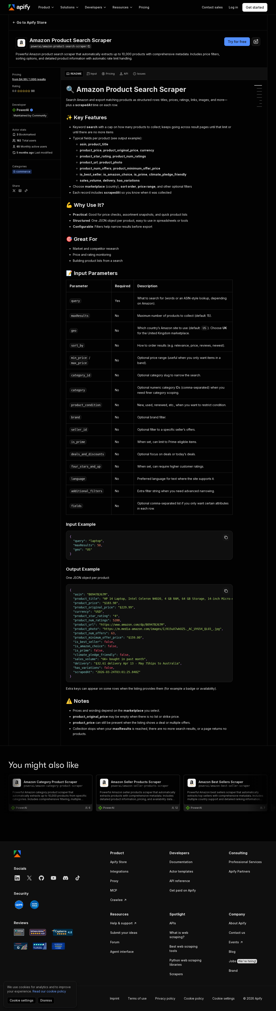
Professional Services (245, 862)
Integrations (119, 871)
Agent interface (122, 951)
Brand (233, 970)
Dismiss (46, 1000)
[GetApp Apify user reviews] (19, 932)
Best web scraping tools (183, 949)
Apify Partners (239, 871)
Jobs (242, 961)
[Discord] (65, 877)
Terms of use (137, 998)
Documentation (181, 862)
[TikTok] (77, 877)
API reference (179, 881)
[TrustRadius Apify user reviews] (40, 946)
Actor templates (181, 871)
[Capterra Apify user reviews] (62, 932)
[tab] (73, 73)
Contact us (237, 932)
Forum (114, 942)
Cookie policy (194, 998)
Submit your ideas (123, 932)
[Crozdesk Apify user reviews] (58, 946)
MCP (113, 890)
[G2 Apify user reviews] (21, 946)
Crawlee (116, 900)
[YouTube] (53, 877)
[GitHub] (41, 877)
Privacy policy (165, 998)
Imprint (114, 998)
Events (234, 942)
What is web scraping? (178, 935)
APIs (172, 923)
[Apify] (19, 7)
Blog (232, 951)
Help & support (121, 923)
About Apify (237, 923)
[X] (29, 877)
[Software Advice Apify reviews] (37, 932)
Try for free (237, 41)
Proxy (114, 881)
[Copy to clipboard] (226, 537)
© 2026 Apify (252, 998)
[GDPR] (19, 905)
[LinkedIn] (17, 877)
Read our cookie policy (49, 991)
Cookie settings (223, 998)
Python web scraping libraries (185, 962)
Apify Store (118, 862)
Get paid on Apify (182, 890)
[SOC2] (34, 905)
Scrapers (176, 974)
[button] (127, 853)
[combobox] (256, 41)
